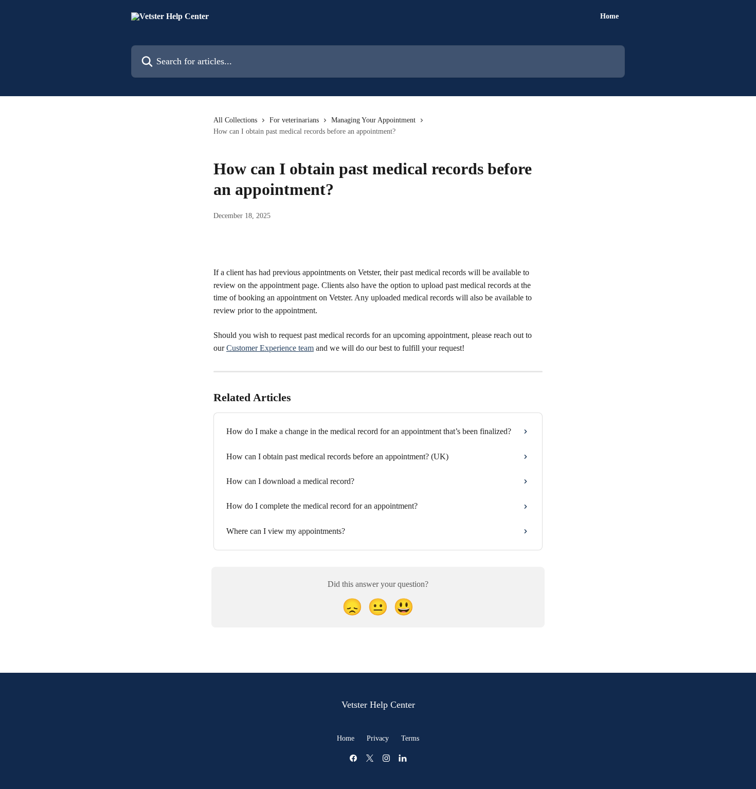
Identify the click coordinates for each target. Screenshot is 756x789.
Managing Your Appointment (373, 120)
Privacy (378, 738)
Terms (410, 738)
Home (609, 16)
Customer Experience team (270, 348)
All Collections (235, 120)
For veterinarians (294, 120)
